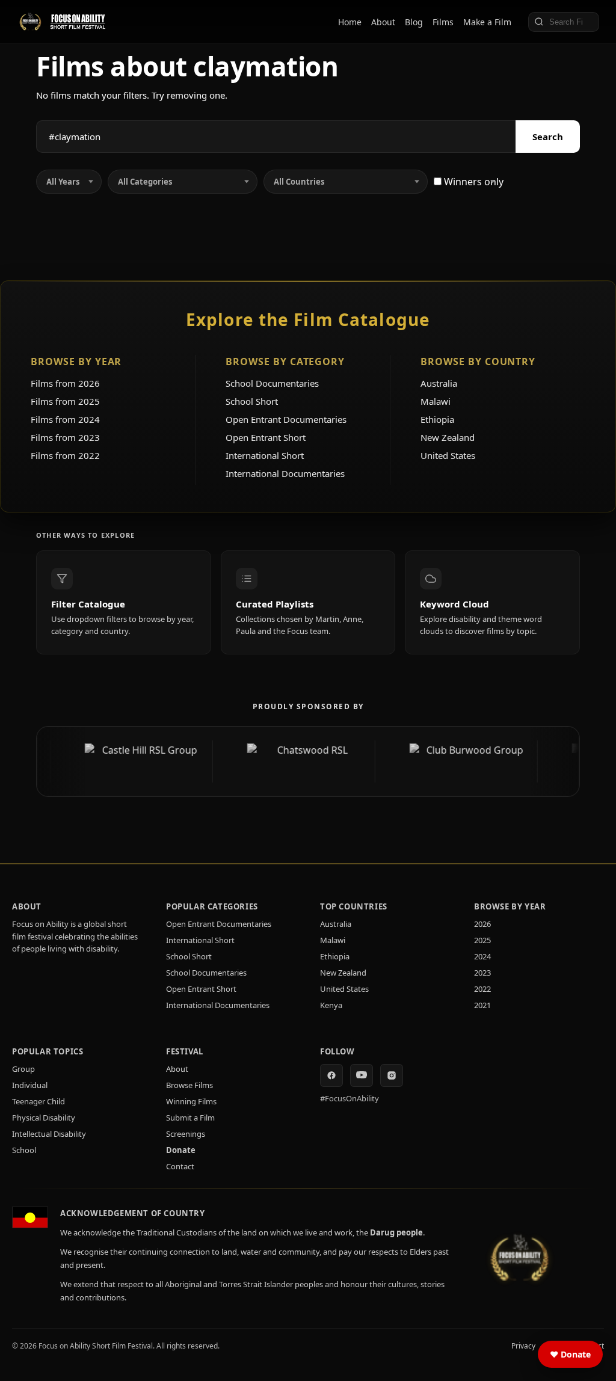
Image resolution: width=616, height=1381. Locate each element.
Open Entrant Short (266, 437)
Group (23, 1068)
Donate (181, 1150)
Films (443, 22)
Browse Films (189, 1085)
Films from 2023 (65, 437)
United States (447, 455)
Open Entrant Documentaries (286, 419)
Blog (414, 22)
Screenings (185, 1133)
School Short (252, 401)
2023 (482, 972)
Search (547, 137)
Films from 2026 (65, 383)
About (383, 22)
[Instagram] (391, 1075)
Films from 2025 (65, 401)
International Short (265, 455)
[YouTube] (361, 1075)
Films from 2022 (65, 455)
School (24, 1150)
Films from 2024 (65, 419)
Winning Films (191, 1101)
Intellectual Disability (49, 1133)
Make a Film (487, 22)
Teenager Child (38, 1101)
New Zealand (447, 437)
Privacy (523, 1346)
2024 (482, 956)
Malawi (435, 401)
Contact (180, 1166)
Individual (30, 1085)
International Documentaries (285, 473)
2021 (482, 1005)
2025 (482, 940)
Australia (438, 383)
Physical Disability (43, 1117)
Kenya (331, 1005)
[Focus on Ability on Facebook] (331, 1075)
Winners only (473, 181)
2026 (482, 923)
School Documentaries (272, 383)
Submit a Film (190, 1117)
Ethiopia (437, 419)
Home (350, 22)
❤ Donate (570, 1354)
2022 (482, 988)
